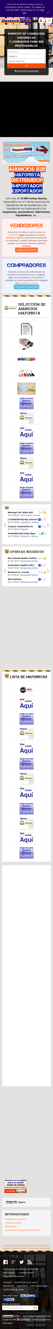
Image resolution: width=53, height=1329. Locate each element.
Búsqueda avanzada (28, 71)
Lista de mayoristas (28, 677)
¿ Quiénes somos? (13, 1222)
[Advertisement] (26, 109)
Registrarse (22, 1286)
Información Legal (38, 1286)
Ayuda (6, 1248)
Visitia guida (11, 1226)
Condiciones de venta (13, 1289)
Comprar (29, 1245)
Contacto (7, 1282)
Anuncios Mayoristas (13, 1245)
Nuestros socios (18, 1248)
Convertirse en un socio (25, 1282)
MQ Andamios (15, 579)
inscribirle (13, 235)
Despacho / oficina (29, 515)
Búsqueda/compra (29, 561)
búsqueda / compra (27, 283)
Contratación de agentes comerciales (22, 1230)
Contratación (42, 1245)
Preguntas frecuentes (15, 1219)
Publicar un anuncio (26, 250)
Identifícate (8, 1286)
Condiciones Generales (39, 1248)
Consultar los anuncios (26, 286)
